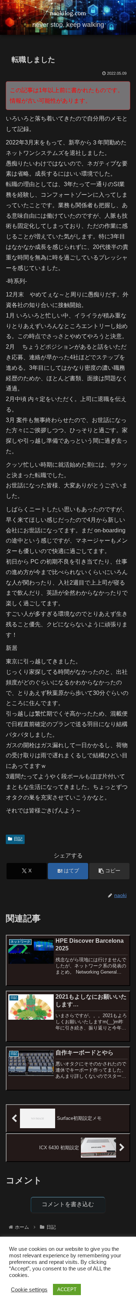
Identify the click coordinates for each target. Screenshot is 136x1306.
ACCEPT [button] (67, 1289)
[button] (109, 871)
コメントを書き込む (68, 1204)
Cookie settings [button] (29, 1290)
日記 (18, 839)
